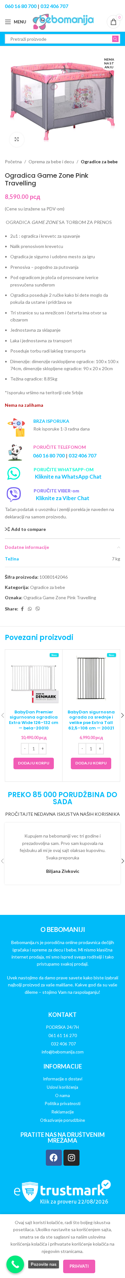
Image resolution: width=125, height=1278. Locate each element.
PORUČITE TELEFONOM (59, 447)
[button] (33, 763)
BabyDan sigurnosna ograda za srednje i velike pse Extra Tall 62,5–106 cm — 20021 (91, 720)
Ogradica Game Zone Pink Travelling (59, 597)
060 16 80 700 (21, 6)
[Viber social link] (38, 609)
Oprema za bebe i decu (51, 161)
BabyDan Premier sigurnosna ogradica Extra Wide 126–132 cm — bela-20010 (33, 720)
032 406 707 (54, 6)
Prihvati (79, 1266)
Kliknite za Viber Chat (62, 498)
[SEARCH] (115, 39)
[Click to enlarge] (17, 139)
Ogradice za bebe (99, 161)
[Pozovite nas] (15, 1264)
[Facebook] (54, 1158)
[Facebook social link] (22, 609)
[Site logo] (63, 21)
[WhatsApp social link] (30, 609)
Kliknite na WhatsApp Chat (68, 476)
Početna (13, 161)
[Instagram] (71, 1158)
